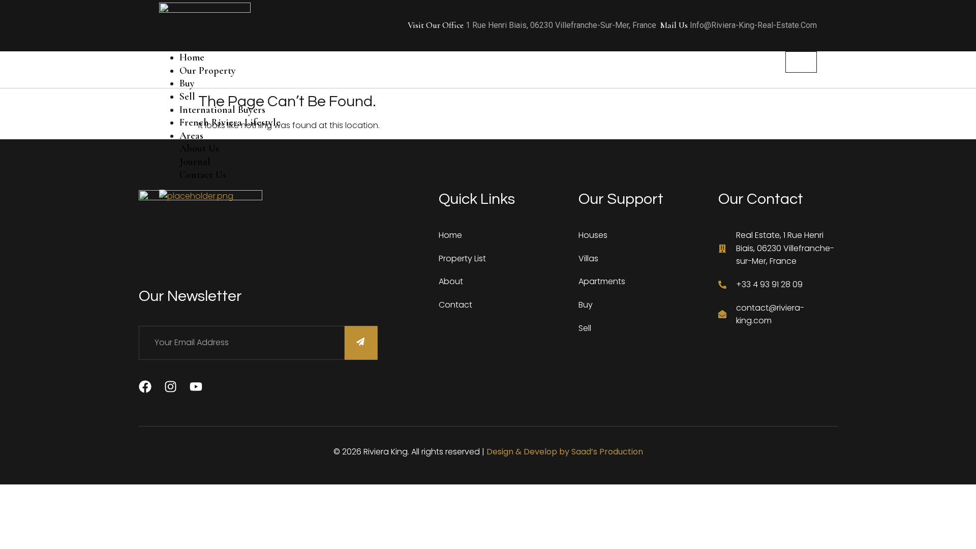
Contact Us (202, 175)
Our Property (207, 71)
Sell (187, 96)
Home (191, 57)
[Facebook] (145, 386)
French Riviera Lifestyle (230, 122)
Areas (191, 136)
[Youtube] (196, 386)
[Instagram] (170, 386)
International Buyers (222, 110)
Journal (194, 162)
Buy (187, 83)
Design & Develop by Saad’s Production (564, 452)
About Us (199, 148)
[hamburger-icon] (801, 62)
